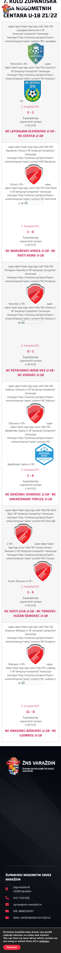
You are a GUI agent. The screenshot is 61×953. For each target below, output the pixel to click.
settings (44, 941)
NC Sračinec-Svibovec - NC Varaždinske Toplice (30, 496)
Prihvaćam (12, 947)
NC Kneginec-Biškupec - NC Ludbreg (30, 733)
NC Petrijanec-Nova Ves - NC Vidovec (30, 372)
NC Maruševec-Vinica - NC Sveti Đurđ (30, 253)
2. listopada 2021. (30, 106)
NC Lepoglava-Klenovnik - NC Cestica (30, 133)
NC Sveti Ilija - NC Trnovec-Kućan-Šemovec (30, 613)
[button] (56, 9)
